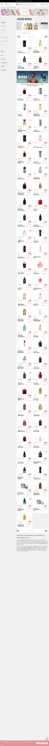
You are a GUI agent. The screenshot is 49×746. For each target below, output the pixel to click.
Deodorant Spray (37, 131)
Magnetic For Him (21, 226)
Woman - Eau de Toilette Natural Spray (36, 115)
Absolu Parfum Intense (21, 163)
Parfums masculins (5, 41)
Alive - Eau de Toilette (36, 305)
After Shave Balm (37, 163)
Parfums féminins (4, 37)
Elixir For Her (20, 447)
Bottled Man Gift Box (21, 494)
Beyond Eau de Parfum (20, 478)
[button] (42, 743)
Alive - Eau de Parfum (37, 147)
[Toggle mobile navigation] (2, 4)
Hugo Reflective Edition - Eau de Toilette (36, 178)
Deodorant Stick (21, 147)
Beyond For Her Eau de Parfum (22, 131)
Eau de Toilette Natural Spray (36, 52)
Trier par (19, 33)
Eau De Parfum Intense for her (21, 526)
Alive (2, 44)
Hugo (2, 33)
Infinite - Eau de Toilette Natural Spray (21, 68)
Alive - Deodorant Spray (37, 257)
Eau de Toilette (21, 273)
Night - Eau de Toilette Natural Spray (21, 210)
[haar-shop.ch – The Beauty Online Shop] (9, 4)
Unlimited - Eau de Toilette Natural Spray (37, 320)
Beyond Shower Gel (37, 226)
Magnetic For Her (21, 431)
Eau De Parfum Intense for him (36, 494)
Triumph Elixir (21, 384)
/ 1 (34, 36)
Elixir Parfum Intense (36, 68)
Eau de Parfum (36, 194)
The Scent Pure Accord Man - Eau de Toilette (22, 305)
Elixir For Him (36, 431)
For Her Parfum (36, 415)
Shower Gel (20, 115)
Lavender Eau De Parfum (21, 242)
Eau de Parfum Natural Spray (21, 352)
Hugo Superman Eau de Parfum (37, 463)
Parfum (35, 210)
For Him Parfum (21, 415)
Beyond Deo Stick (21, 52)
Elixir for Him (36, 368)
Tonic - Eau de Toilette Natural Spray (21, 336)
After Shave (35, 336)
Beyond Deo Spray (37, 478)
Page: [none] (30, 36)
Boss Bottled (3, 26)
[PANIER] (46, 4)
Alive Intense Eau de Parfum (37, 289)
